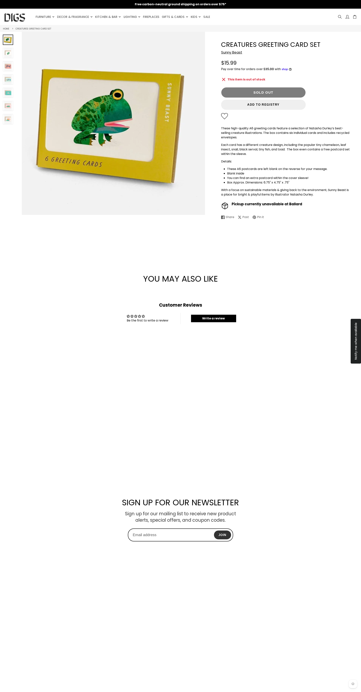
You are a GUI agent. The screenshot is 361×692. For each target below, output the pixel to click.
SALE (206, 17)
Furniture (43, 17)
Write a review (213, 318)
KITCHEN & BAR (106, 17)
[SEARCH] (340, 17)
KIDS (194, 17)
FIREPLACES (151, 17)
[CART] (354, 17)
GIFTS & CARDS (173, 17)
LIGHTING (130, 17)
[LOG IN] (347, 17)
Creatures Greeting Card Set (33, 28)
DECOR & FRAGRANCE (73, 17)
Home (6, 28)
